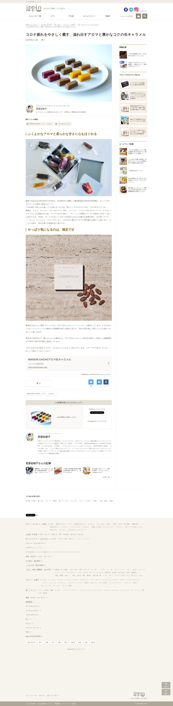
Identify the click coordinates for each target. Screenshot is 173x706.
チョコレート (84, 580)
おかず (86, 572)
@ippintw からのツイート (76, 649)
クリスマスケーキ (59, 552)
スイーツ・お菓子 (51, 501)
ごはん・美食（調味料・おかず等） (39, 570)
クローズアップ (31, 615)
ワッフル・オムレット (133, 580)
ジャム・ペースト (119, 569)
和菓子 (87, 582)
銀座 (79, 642)
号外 (27, 632)
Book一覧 (42, 695)
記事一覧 (106, 477)
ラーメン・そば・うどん (122, 575)
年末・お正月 (31, 556)
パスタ (80, 572)
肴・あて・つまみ (136, 575)
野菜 (128, 572)
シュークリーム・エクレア (110, 580)
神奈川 (93, 642)
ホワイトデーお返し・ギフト (134, 527)
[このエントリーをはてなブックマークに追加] (99, 382)
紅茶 (143, 590)
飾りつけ (72, 539)
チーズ (57, 572)
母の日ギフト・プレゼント (58, 530)
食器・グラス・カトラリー (35, 598)
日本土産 (80, 534)
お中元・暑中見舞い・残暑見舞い (128, 524)
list (91, 386)
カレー (111, 575)
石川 (53, 642)
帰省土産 (66, 534)
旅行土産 (73, 534)
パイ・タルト (52, 580)
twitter (131, 9)
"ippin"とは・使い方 (53, 695)
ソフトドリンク (125, 590)
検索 (144, 16)
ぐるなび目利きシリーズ (44, 703)
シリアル (102, 569)
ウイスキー (58, 590)
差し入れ (40, 501)
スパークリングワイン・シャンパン (74, 590)
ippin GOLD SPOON (33, 636)
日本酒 (46, 590)
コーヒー (137, 590)
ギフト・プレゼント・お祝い (88, 501)
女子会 (65, 539)
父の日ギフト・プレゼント (76, 530)
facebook (126, 9)
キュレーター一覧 (31, 695)
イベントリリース (32, 628)
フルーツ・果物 (66, 585)
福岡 (59, 642)
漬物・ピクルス (84, 569)
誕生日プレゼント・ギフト (64, 524)
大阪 (86, 642)
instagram (136, 9)
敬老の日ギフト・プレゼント (59, 527)
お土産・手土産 (30, 501)
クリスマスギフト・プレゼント (79, 527)
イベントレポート (32, 610)
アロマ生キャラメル (64, 124)
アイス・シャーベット (116, 582)
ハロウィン (30, 548)
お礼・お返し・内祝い (107, 501)
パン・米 (109, 569)
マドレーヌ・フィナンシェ (57, 582)
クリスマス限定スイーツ (44, 552)
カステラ (80, 582)
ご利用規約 (56, 703)
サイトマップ (66, 703)
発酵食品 (134, 572)
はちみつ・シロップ (138, 569)
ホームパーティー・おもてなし (37, 539)
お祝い (52, 524)
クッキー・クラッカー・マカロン (68, 580)
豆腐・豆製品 (59, 575)
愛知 (65, 642)
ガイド (28, 623)
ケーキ (44, 580)
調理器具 (29, 602)
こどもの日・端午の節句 (35, 565)
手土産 (54, 539)
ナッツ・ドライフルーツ (68, 572)
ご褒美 (114, 524)
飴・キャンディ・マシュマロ (68, 501)
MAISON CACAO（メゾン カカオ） (41, 124)
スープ (105, 575)
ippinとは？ (143, 11)
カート (138, 16)
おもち (49, 556)
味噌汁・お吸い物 (92, 575)
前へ (166, 692)
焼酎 (51, 590)
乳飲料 (45, 593)
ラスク (122, 580)
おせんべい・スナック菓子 (98, 582)
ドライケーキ (71, 582)
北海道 (73, 642)
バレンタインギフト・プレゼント (112, 527)
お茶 (40, 593)
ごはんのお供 (73, 569)
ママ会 (59, 539)
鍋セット (68, 575)
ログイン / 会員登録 (126, 16)
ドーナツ (44, 582)
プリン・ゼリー (95, 580)
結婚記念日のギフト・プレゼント (84, 524)
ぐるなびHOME (30, 703)
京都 (46, 642)
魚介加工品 (121, 572)
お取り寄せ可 (31, 642)
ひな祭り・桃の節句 (33, 561)
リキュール (114, 590)
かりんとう (127, 582)
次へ (166, 685)
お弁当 (79, 575)
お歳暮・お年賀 (96, 527)
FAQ (72, 703)
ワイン (41, 590)
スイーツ (39, 547)
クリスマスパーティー (74, 552)
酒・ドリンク (31, 590)
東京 (40, 642)
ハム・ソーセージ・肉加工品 (101, 572)
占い (27, 619)
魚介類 (114, 572)
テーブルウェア (31, 606)
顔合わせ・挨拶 (57, 534)
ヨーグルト (94, 569)
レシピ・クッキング (82, 539)
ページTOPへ (166, 700)
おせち (41, 556)
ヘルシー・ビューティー (35, 543)
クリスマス (30, 552)
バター (128, 569)
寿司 (83, 575)
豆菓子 (135, 582)
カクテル (107, 590)
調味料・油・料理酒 (61, 569)
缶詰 (73, 575)
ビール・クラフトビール (94, 590)
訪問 (41, 534)
